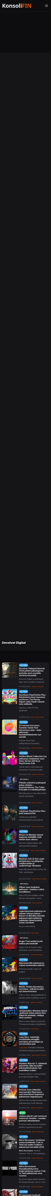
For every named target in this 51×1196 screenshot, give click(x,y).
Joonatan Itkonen (36, 955)
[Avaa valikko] (46, 5)
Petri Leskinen (37, 803)
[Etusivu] (22, 5)
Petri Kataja (35, 933)
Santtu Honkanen (38, 826)
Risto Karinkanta (38, 1132)
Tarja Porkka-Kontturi (37, 850)
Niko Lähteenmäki (37, 717)
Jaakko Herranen (37, 686)
